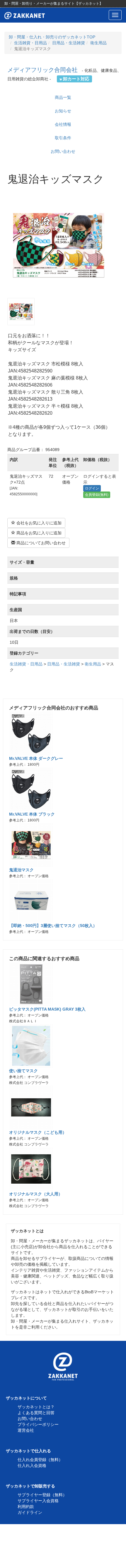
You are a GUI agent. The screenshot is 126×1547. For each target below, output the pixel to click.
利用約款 (26, 1506)
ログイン (92, 488)
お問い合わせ (63, 151)
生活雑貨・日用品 (30, 42)
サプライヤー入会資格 (38, 1500)
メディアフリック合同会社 (42, 70)
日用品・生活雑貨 (68, 42)
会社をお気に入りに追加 (38, 523)
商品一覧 (63, 97)
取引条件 (63, 137)
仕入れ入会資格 (32, 1465)
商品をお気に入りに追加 (38, 533)
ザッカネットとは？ (36, 1406)
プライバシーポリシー (38, 1424)
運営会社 (26, 1430)
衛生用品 (98, 42)
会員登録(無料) (96, 495)
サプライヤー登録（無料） (42, 1494)
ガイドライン (30, 1512)
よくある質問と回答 (36, 1412)
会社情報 (63, 124)
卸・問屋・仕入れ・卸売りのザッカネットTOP (52, 37)
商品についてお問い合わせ (40, 542)
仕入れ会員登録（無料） (40, 1459)
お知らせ (63, 111)
